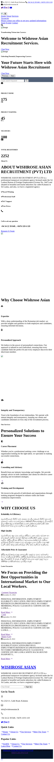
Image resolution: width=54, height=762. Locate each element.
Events (8, 23)
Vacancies (5, 18)
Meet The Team (40, 732)
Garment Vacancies (9, 592)
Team (3, 23)
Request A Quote (8, 231)
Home (3, 16)
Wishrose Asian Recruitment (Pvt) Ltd (18, 750)
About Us (14, 732)
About (8, 16)
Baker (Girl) (6, 637)
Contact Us (17, 746)
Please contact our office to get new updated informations (23, 21)
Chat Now (5, 49)
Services (15, 16)
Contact (15, 23)
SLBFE (6, 744)
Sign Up (29, 687)
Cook (4, 614)
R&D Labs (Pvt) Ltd (20, 753)
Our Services (26, 732)
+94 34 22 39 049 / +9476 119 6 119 (40, 2)
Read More (5, 612)
